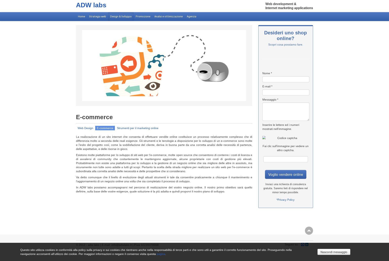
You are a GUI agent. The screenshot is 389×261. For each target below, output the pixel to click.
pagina (161, 254)
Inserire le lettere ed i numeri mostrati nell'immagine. (280, 126)
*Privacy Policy (286, 199)
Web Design (85, 128)
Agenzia (191, 16)
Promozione (143, 16)
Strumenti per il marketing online (137, 128)
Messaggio (270, 99)
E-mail (267, 86)
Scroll (309, 231)
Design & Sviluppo (121, 16)
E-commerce (105, 128)
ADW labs (91, 5)
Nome (267, 73)
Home (81, 16)
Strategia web (97, 16)
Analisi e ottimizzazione (168, 16)
